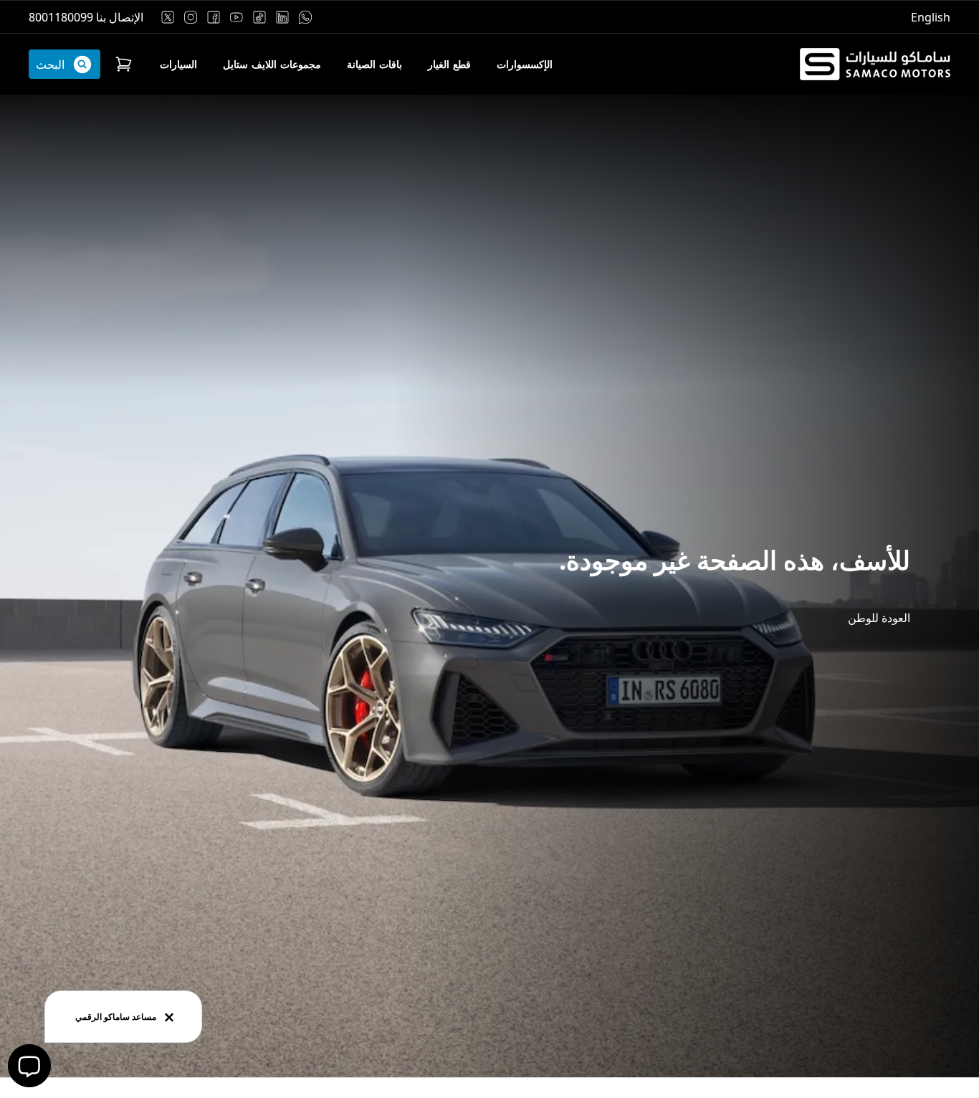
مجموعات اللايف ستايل (272, 64)
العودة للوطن (879, 618)
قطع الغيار (449, 64)
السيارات (178, 64)
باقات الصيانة (374, 64)
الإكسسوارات (525, 64)
